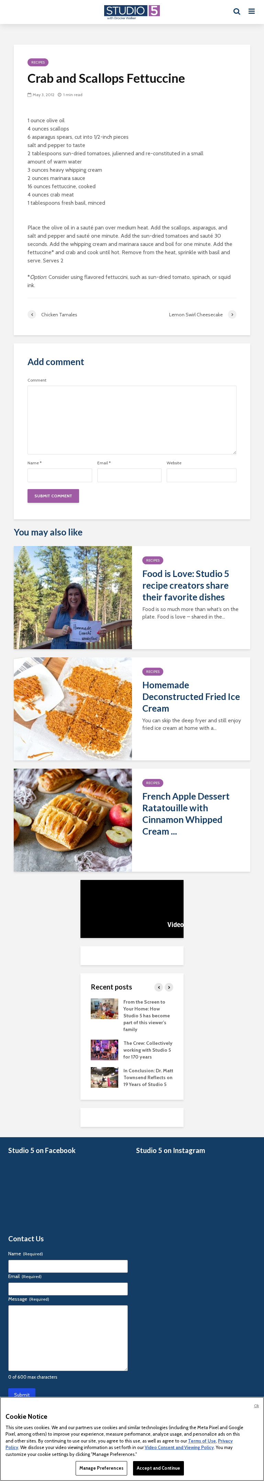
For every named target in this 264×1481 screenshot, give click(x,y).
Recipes (38, 62)
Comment (37, 380)
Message (28, 1299)
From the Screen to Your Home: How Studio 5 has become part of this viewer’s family (146, 1015)
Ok (256, 1405)
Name (35, 463)
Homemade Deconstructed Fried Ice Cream (191, 696)
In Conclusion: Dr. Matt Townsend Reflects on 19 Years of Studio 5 (148, 1077)
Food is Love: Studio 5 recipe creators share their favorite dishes (185, 585)
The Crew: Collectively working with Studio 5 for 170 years (148, 1050)
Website (174, 463)
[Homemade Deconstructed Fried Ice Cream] (73, 708)
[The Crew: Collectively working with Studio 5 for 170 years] (104, 1049)
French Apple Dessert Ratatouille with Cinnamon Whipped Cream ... (186, 814)
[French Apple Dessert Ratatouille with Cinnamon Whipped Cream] (73, 819)
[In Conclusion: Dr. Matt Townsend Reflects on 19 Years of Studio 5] (104, 1077)
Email (104, 463)
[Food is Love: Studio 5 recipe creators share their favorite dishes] (73, 597)
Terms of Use (202, 1441)
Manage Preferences (101, 1468)
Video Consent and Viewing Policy (179, 1447)
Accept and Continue (158, 1468)
